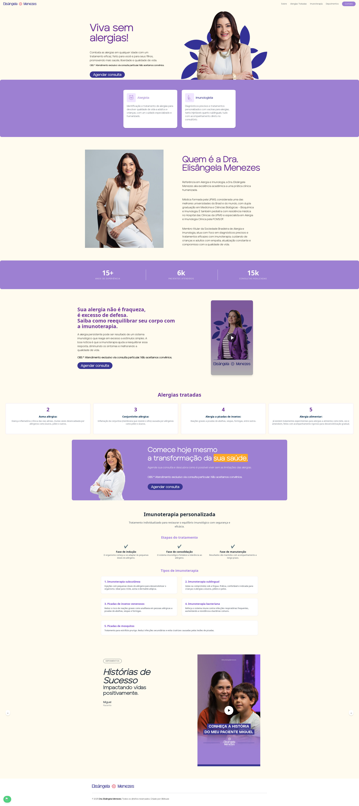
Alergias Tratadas (298, 4)
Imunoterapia (316, 4)
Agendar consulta (107, 75)
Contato (349, 4)
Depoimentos (332, 4)
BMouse (165, 799)
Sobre (284, 4)
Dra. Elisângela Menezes (110, 799)
